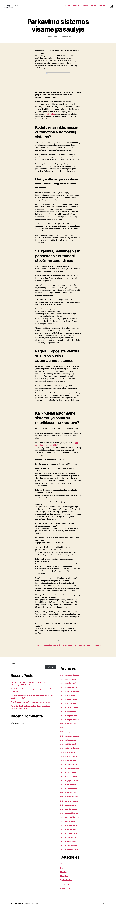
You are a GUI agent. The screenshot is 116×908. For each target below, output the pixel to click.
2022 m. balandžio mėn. (69, 817)
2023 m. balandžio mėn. (69, 785)
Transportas (76, 6)
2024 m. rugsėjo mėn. (69, 732)
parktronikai (50, 114)
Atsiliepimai (93, 6)
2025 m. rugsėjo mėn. (69, 716)
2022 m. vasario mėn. (68, 825)
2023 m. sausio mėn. (68, 793)
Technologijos (66, 880)
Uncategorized (66, 888)
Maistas (63, 872)
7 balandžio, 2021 (66, 36)
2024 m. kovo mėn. (67, 752)
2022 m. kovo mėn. (67, 821)
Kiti (61, 868)
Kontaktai (102, 6)
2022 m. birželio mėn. (68, 809)
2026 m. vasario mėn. (68, 699)
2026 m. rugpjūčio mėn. (69, 675)
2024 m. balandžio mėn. (69, 748)
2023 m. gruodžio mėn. (69, 764)
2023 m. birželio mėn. (68, 777)
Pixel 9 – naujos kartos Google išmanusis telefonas (30, 702)
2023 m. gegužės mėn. (69, 781)
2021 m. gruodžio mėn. (69, 833)
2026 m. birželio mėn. (68, 683)
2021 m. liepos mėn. (68, 842)
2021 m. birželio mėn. (68, 846)
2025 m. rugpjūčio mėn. (69, 720)
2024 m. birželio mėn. (68, 744)
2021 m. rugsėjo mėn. (68, 837)
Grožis (62, 864)
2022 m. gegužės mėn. (69, 813)
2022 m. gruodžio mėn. (69, 797)
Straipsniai (20, 903)
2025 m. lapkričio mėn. (69, 708)
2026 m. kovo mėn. (67, 695)
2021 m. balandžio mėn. (69, 850)
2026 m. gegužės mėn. (69, 687)
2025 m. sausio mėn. (68, 724)
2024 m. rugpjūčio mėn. (69, 736)
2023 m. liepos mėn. (68, 772)
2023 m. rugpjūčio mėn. (69, 768)
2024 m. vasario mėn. (68, 756)
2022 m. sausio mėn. (68, 829)
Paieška (13, 663)
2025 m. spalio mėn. (68, 712)
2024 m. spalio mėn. (68, 728)
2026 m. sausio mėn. (68, 704)
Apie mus (67, 6)
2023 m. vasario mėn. (68, 789)
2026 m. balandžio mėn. (69, 691)
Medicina (85, 6)
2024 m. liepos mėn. (68, 740)
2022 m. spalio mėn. (68, 805)
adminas (54, 36)
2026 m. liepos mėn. (68, 679)
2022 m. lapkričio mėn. (69, 801)
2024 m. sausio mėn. (68, 760)
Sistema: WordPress (31, 903)
